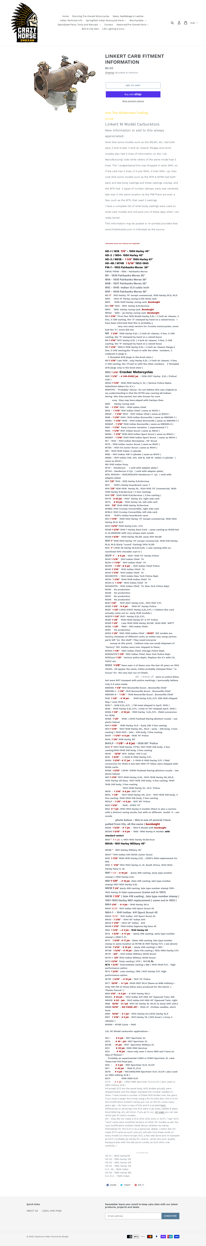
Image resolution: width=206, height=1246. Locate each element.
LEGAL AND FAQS (52, 1210)
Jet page (160, 1112)
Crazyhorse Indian (42, 1236)
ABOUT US (32, 1210)
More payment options (133, 101)
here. (163, 1105)
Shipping (109, 72)
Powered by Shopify (59, 1236)
